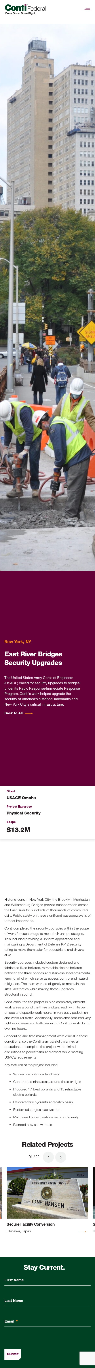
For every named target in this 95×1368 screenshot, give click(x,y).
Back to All (13, 713)
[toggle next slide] (60, 1157)
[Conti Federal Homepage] (25, 9)
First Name (14, 1280)
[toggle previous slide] (48, 1157)
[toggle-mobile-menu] (87, 9)
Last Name (13, 1301)
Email (11, 1321)
